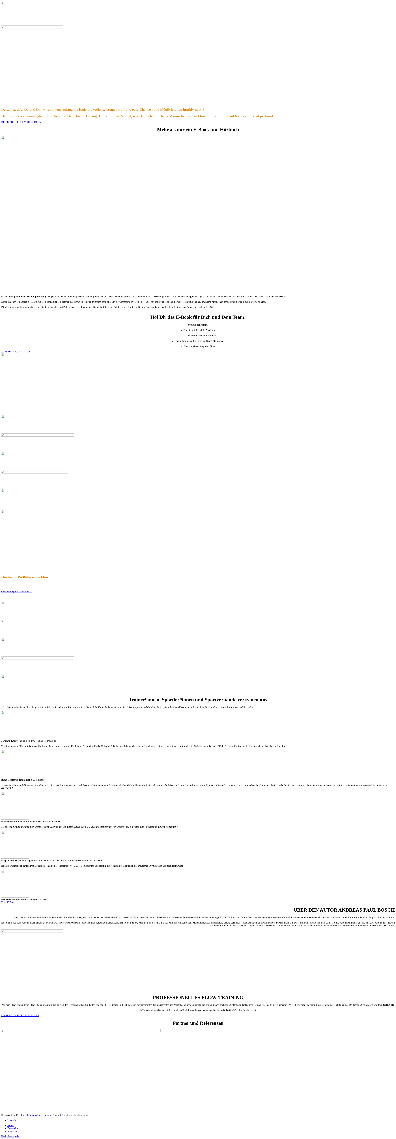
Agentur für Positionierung (75, 1115)
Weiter (11, 902)
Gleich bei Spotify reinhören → (16, 591)
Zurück (4, 902)
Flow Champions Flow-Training (35, 1115)
